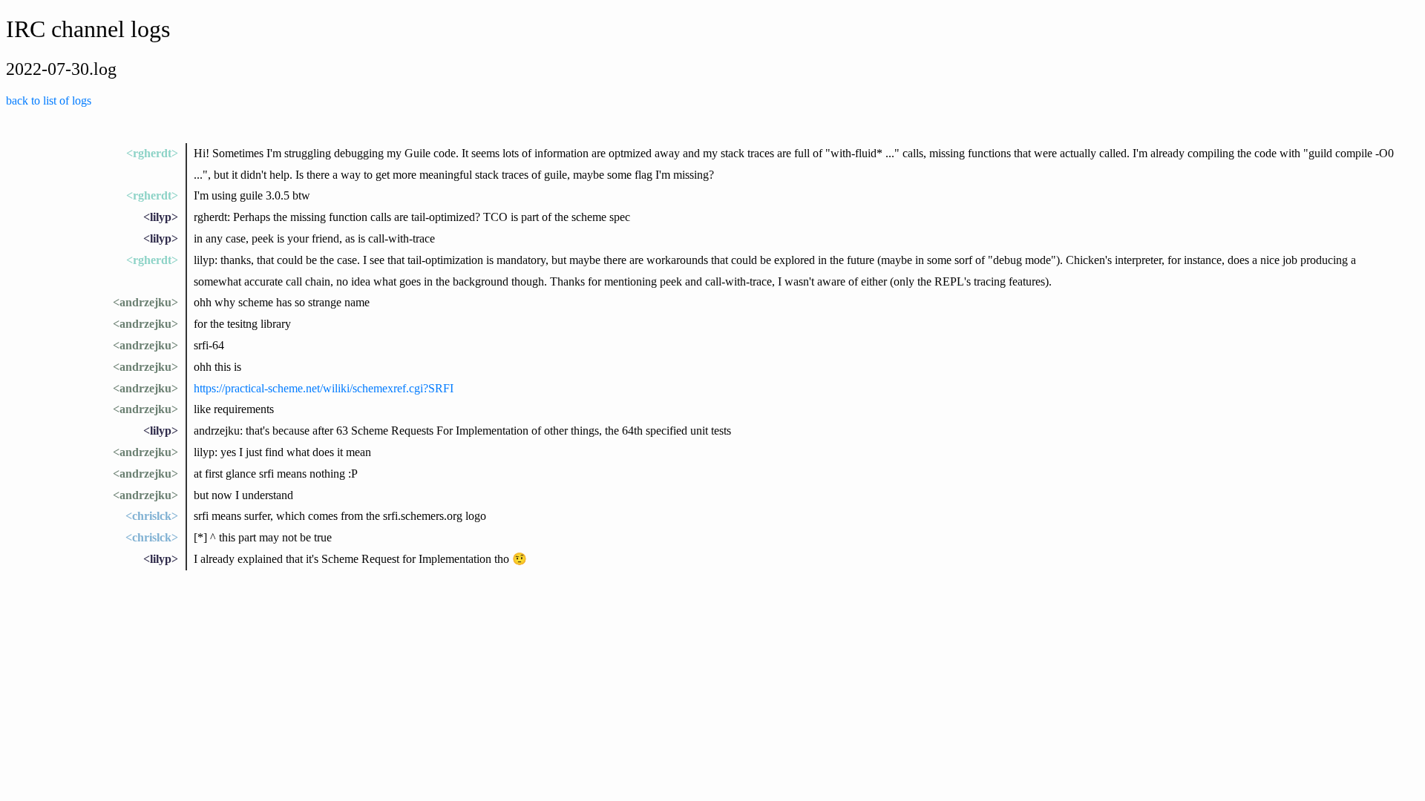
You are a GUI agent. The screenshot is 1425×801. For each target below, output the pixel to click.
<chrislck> (151, 516)
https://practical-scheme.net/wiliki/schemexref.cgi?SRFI (323, 388)
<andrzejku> (145, 302)
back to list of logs (48, 100)
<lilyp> (160, 217)
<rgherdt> (152, 153)
